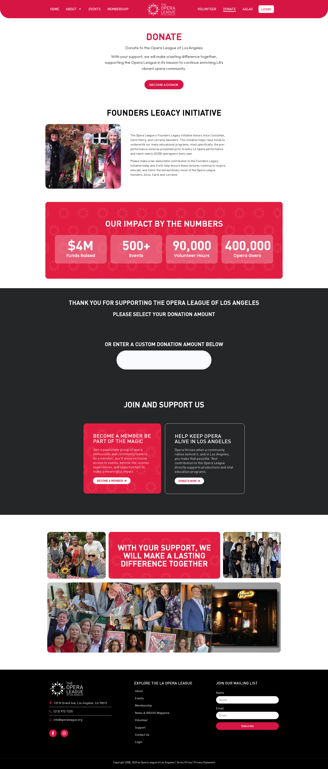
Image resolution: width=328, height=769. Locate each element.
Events (94, 9)
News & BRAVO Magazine (152, 713)
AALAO (248, 9)
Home (54, 9)
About (71, 9)
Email (220, 708)
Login (138, 742)
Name (220, 693)
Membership (117, 9)
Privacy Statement (204, 762)
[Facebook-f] (53, 733)
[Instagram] (64, 733)
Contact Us (142, 735)
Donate (229, 9)
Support (140, 727)
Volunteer (207, 9)
